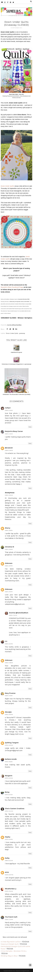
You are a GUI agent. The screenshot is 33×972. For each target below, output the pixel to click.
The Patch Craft (11, 917)
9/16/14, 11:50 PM (9, 714)
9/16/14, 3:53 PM (9, 591)
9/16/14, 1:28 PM (8, 530)
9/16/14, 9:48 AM (9, 450)
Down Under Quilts (7, 186)
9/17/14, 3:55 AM (8, 761)
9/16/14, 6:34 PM (9, 643)
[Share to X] (10, 329)
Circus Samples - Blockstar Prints (13, 951)
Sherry (7, 528)
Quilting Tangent (12, 743)
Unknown (8, 563)
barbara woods (11, 759)
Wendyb (8, 712)
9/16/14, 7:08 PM (9, 662)
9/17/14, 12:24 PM (9, 811)
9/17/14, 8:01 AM (9, 794)
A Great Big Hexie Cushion (11, 942)
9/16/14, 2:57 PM (9, 565)
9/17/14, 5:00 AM (9, 778)
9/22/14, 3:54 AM (9, 891)
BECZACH (9, 448)
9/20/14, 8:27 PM (9, 874)
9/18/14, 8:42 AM (9, 860)
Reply (30, 427)
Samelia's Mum (11, 970)
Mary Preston (10, 693)
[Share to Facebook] (7, 329)
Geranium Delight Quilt (9, 944)
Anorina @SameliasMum (18, 613)
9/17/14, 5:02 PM (9, 839)
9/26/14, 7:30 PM (13, 615)
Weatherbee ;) (10, 889)
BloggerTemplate (25, 970)
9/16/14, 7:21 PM (8, 695)
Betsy (7, 792)
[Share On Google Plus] (16, 329)
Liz (6, 641)
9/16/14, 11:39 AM (9, 495)
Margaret (8, 776)
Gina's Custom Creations (14, 808)
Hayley (7, 837)
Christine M (9, 547)
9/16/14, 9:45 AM (9, 410)
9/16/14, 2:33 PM (9, 549)
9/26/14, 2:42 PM (9, 919)
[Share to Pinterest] (13, 329)
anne (7, 872)
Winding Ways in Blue (9, 956)
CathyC (8, 408)
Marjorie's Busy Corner (14, 431)
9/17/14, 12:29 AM (9, 745)
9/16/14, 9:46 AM (9, 433)
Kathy (7, 858)
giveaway (22, 333)
